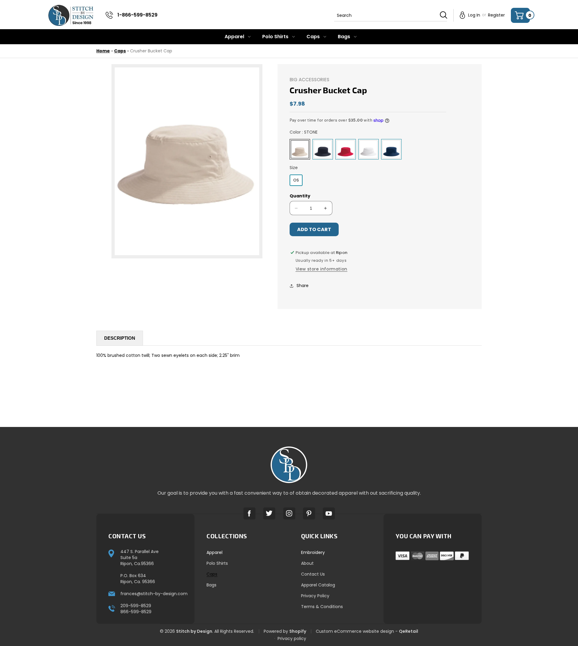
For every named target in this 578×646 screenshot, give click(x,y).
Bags (211, 585)
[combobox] (390, 15)
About (307, 563)
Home (103, 51)
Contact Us (313, 574)
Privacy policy (292, 638)
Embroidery (313, 552)
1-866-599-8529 (137, 14)
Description (119, 338)
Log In (474, 15)
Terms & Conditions (322, 607)
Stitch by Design (194, 631)
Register (496, 15)
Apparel (214, 552)
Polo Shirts (217, 563)
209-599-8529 (135, 606)
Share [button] (303, 286)
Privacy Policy (315, 596)
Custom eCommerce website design (355, 631)
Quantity (300, 196)
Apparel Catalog (318, 585)
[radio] (300, 149)
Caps (120, 51)
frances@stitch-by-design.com (154, 594)
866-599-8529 (135, 612)
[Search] (443, 15)
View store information (321, 269)
